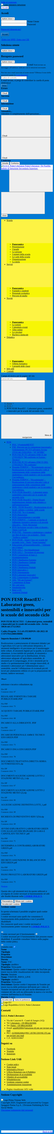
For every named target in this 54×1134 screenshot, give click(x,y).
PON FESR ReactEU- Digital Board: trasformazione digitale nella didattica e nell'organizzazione (29, 502)
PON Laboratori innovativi (24, 575)
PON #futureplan (19, 515)
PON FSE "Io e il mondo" (23, 512)
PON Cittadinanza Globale (24, 562)
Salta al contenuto (9, 2)
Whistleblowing (13, 1079)
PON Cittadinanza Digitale (24, 567)
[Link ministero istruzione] (13, 5)
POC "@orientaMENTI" (23, 444)
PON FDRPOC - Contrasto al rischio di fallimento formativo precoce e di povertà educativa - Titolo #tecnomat (30, 522)
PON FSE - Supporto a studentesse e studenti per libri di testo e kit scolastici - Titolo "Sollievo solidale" (32, 535)
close (4, 215)
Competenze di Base (21, 582)
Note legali (11, 1067)
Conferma (15, 163)
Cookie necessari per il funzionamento (18, 934)
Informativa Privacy (15, 1069)
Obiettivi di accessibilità (17, 1077)
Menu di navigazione (36, 436)
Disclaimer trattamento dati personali (17, 1110)
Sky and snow (18, 585)
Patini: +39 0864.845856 (21, 1025)
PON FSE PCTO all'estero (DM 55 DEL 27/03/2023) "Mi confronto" (30, 463)
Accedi (5, 8)
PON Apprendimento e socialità (26, 517)
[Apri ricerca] (31, 181)
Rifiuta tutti (23, 901)
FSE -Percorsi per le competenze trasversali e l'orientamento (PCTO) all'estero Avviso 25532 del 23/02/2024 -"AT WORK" (32, 449)
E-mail (30, 64)
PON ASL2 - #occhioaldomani (25, 550)
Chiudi (4, 93)
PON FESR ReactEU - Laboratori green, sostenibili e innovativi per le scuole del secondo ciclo (30, 494)
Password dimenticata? (11, 29)
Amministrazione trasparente (19, 1084)
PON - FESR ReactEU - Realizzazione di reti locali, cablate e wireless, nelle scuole (32, 508)
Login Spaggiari (22, 75)
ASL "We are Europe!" (22, 580)
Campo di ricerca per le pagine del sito (18, 376)
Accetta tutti (11, 904)
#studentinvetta (18, 587)
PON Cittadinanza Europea (24, 560)
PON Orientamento (20, 565)
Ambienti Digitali (19, 592)
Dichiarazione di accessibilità (19, 1074)
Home (9, 403)
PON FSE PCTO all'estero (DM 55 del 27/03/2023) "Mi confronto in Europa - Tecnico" (29, 457)
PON (9, 406)
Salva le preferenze (22, 1000)
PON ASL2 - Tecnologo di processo (28, 552)
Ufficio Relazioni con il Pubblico (21, 1072)
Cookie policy (13, 1064)
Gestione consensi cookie (18, 1082)
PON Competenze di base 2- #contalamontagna (24, 556)
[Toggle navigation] (23, 203)
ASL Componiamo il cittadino (25, 577)
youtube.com (7, 947)
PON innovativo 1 (20, 570)
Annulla (5, 163)
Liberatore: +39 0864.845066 (23, 1023)
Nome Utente (33, 21)
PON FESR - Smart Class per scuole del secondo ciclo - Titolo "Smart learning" (29, 541)
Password (31, 24)
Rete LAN (16, 590)
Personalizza (7, 901)
